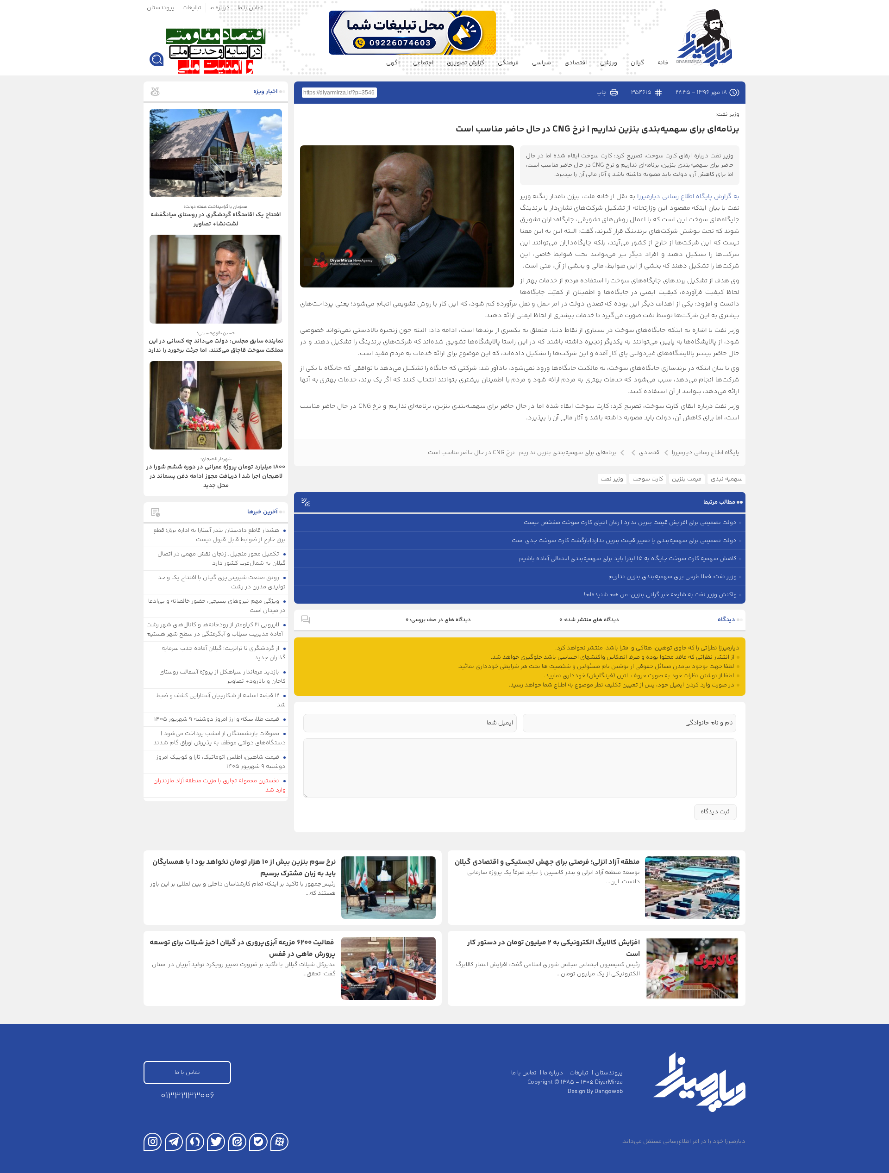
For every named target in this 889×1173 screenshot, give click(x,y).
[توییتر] (216, 1142)
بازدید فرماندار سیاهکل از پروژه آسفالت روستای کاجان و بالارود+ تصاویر (222, 677)
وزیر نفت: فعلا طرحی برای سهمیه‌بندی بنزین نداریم (672, 576)
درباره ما (219, 7)
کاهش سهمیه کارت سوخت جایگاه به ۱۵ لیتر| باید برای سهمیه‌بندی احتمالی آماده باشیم (628, 558)
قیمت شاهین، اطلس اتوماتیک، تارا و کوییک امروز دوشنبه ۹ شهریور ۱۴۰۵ (221, 762)
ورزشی (608, 63)
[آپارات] (279, 1142)
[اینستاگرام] (153, 1142)
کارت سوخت (647, 479)
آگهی (393, 63)
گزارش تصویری (465, 63)
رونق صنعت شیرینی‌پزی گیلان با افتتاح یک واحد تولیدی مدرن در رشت (222, 582)
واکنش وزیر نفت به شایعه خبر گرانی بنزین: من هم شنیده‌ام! (660, 594)
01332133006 (187, 1096)
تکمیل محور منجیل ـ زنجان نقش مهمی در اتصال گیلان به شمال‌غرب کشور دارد (221, 558)
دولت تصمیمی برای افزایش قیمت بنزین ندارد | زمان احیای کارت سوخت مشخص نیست (630, 522)
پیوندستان (161, 7)
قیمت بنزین (686, 479)
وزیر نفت (612, 479)
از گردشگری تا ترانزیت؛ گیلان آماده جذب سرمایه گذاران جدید (224, 653)
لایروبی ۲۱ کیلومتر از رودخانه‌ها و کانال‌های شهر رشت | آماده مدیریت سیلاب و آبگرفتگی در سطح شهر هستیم (216, 629)
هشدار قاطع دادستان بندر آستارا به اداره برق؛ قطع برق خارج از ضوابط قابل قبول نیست (219, 535)
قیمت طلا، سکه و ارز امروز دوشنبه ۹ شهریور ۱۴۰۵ (217, 719)
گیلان (637, 63)
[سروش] (195, 1142)
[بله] (258, 1142)
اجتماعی (423, 63)
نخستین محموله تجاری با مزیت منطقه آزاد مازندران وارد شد (219, 785)
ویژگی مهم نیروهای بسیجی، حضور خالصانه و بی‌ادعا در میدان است (217, 606)
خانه (663, 63)
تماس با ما (250, 7)
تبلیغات (191, 7)
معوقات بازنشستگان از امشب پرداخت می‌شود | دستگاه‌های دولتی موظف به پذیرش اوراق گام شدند (219, 738)
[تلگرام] (174, 1142)
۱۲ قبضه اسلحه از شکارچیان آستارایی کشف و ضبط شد (221, 700)
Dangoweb (609, 1091)
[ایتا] (237, 1142)
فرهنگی (508, 63)
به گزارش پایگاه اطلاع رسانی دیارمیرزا (687, 197)
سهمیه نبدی (727, 479)
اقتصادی (575, 63)
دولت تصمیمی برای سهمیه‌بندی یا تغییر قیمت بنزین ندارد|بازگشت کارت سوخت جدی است (624, 540)
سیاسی (541, 63)
